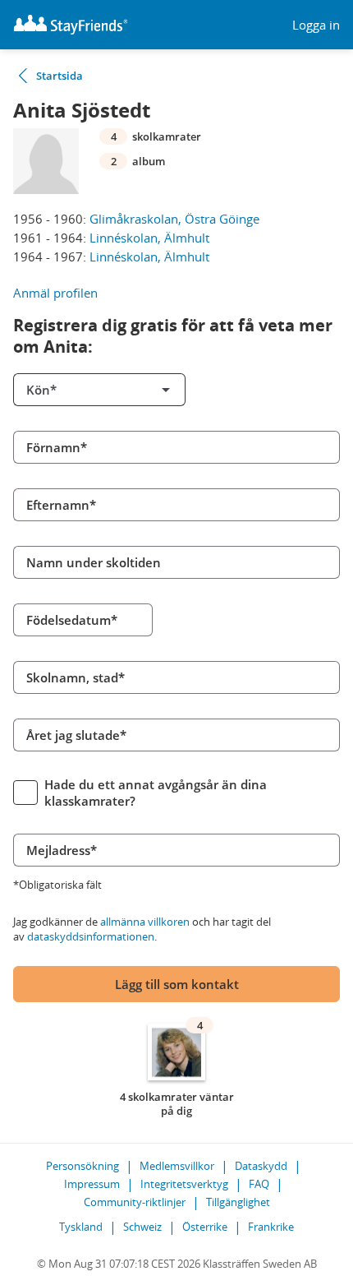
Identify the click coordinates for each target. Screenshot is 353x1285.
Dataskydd (261, 1165)
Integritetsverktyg (184, 1183)
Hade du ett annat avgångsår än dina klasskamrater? (155, 792)
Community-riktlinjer (135, 1202)
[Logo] (70, 25)
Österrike (204, 1226)
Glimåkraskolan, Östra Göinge (174, 218)
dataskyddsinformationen (90, 936)
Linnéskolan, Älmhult (149, 237)
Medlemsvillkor (177, 1165)
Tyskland (81, 1226)
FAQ (259, 1183)
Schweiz (142, 1226)
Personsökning (82, 1165)
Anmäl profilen (55, 292)
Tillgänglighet (238, 1202)
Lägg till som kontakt (177, 984)
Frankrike (271, 1226)
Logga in (316, 25)
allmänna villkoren (145, 921)
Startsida (59, 75)
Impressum (92, 1183)
